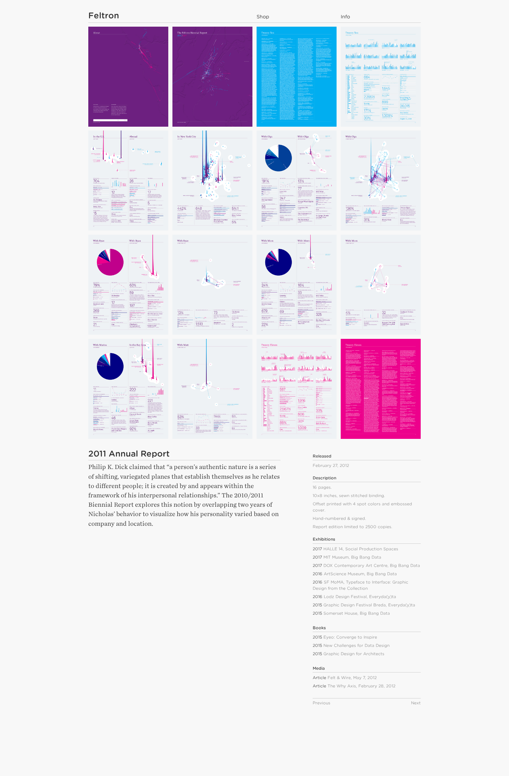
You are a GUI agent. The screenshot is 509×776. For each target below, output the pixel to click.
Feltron (103, 15)
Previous (321, 702)
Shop (263, 16)
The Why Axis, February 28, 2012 (361, 685)
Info (345, 16)
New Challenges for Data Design (356, 645)
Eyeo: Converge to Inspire (350, 637)
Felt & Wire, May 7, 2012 (352, 677)
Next (416, 702)
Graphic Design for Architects (353, 653)
